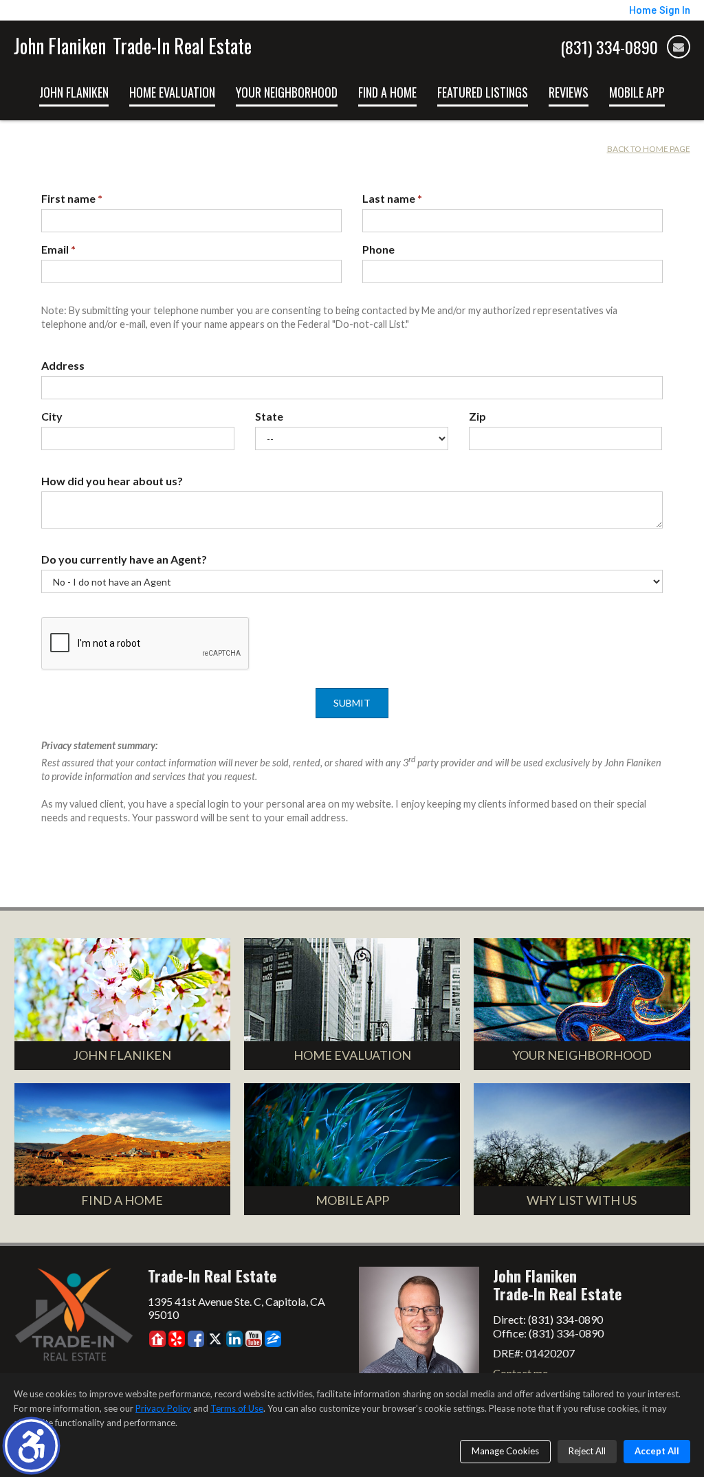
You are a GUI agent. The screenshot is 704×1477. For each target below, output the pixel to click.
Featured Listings (482, 92)
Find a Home (387, 92)
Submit (352, 703)
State (269, 416)
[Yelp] (176, 1339)
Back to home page (648, 149)
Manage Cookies (505, 1450)
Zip (477, 416)
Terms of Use (236, 1408)
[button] (31, 1445)
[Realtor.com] (157, 1339)
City (52, 416)
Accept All (657, 1450)
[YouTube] (253, 1339)
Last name (392, 198)
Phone (378, 249)
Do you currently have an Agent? (124, 559)
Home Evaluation (172, 92)
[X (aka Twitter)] (215, 1339)
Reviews (568, 92)
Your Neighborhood (287, 92)
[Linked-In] (234, 1339)
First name (71, 198)
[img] (678, 46)
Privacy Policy (163, 1408)
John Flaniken (74, 92)
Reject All (587, 1450)
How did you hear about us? (112, 480)
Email (58, 249)
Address (63, 365)
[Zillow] (273, 1339)
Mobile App (637, 92)
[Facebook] (196, 1339)
